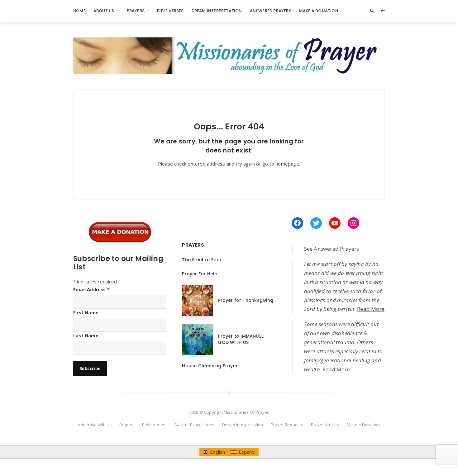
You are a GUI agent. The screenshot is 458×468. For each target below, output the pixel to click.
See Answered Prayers (331, 248)
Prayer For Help (199, 274)
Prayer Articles (325, 424)
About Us (103, 11)
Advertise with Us (95, 424)
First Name (85, 313)
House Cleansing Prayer (209, 366)
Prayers (136, 11)
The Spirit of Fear (202, 260)
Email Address (91, 289)
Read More (370, 308)
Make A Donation (318, 11)
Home (79, 11)
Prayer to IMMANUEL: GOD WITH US (241, 339)
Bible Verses (170, 11)
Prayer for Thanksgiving (245, 300)
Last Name (85, 336)
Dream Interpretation (217, 11)
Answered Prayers (270, 11)
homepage (287, 164)
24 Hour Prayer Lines (194, 424)
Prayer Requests (287, 424)
